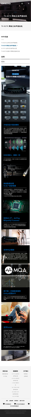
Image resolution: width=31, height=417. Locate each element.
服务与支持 (22, 400)
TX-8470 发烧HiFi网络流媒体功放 (10, 51)
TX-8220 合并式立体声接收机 (9, 42)
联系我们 (26, 373)
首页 (7, 400)
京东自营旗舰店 (20, 404)
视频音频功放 (5, 373)
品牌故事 (26, 376)
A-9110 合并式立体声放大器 (9, 48)
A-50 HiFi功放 (15, 396)
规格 (3, 61)
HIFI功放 (5, 376)
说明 (3, 57)
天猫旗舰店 (8, 404)
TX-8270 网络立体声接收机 (8, 45)
